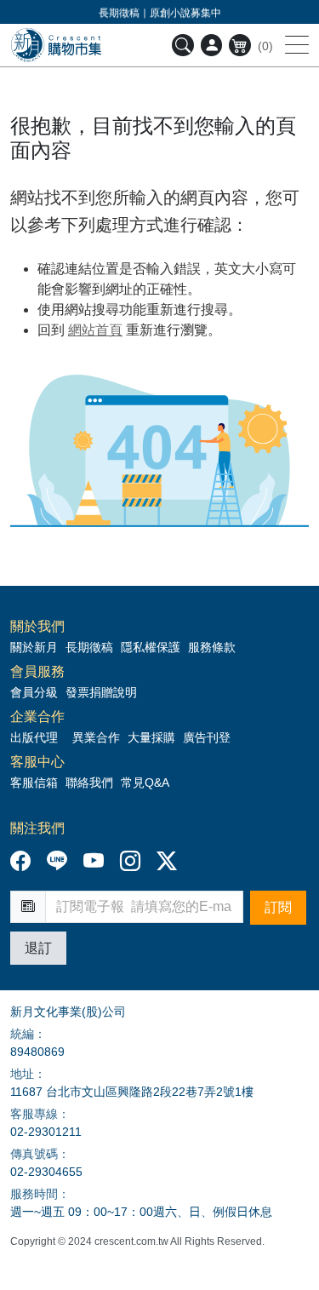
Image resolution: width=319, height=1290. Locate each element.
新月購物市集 (55, 45)
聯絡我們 (89, 782)
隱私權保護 (150, 647)
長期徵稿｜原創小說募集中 (160, 13)
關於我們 (37, 627)
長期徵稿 (89, 647)
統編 (22, 1034)
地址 (22, 1074)
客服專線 (34, 1114)
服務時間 (34, 1194)
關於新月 (34, 647)
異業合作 (96, 737)
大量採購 (151, 737)
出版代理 (37, 737)
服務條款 (212, 647)
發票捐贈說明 (101, 692)
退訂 (38, 948)
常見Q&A (145, 782)
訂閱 (278, 907)
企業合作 (37, 717)
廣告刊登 (207, 737)
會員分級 (34, 692)
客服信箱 (34, 782)
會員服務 (37, 672)
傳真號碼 (34, 1154)
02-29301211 (46, 1131)
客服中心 (37, 762)
